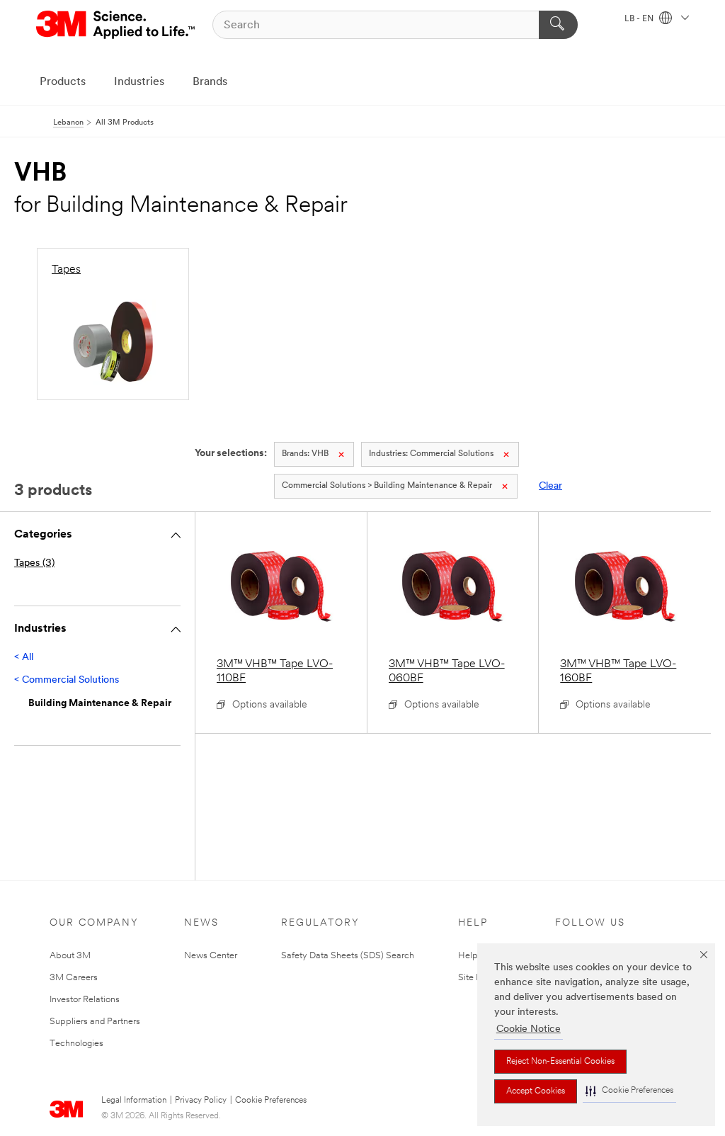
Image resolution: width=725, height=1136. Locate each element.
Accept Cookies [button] (535, 1091)
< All (23, 657)
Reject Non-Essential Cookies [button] (560, 1061)
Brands (210, 82)
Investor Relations (85, 999)
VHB (305, 454)
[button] (629, 1091)
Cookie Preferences (271, 1100)
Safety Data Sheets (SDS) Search (347, 955)
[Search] (558, 25)
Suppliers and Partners (95, 1021)
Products (63, 82)
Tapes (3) (34, 563)
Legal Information (133, 1100)
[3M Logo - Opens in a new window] (116, 25)
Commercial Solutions (431, 454)
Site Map (476, 977)
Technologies (76, 1043)
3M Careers (74, 977)
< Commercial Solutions (66, 680)
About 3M (70, 955)
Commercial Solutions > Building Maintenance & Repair (387, 486)
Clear (550, 486)
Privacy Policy (201, 1100)
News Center (210, 955)
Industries (139, 82)
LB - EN (640, 19)
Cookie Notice (528, 1029)
